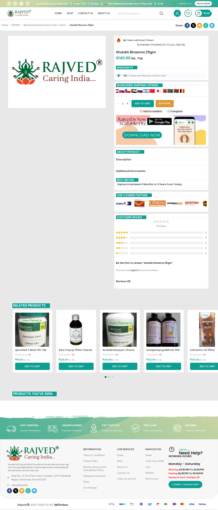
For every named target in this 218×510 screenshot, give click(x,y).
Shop (120, 460)
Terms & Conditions (94, 455)
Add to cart (142, 103)
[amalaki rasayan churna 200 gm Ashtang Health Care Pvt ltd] (120, 329)
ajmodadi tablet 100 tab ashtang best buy (31, 351)
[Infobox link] (25, 429)
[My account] (177, 13)
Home (5, 24)
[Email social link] (199, 25)
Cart (147, 466)
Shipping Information (94, 475)
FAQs (86, 481)
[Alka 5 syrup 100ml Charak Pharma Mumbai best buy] (76, 329)
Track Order (203, 3)
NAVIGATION (153, 449)
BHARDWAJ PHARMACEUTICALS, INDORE (161, 44)
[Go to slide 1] (106, 377)
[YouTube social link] (21, 3)
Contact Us (123, 472)
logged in (135, 270)
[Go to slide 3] (112, 377)
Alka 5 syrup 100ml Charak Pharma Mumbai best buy (75, 351)
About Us (122, 466)
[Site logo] (19, 13)
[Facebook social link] (9, 3)
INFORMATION (92, 449)
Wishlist (149, 472)
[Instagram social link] (15, 3)
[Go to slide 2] (109, 377)
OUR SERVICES (125, 449)
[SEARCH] (161, 13)
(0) (29, 354)
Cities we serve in (126, 478)
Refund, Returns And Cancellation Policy (94, 468)
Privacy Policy (90, 460)
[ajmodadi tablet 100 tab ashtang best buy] (32, 329)
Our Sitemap (90, 487)
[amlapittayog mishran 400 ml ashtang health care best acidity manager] (163, 329)
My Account (152, 478)
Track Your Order (154, 460)
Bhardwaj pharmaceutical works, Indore (45, 24)
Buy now (164, 103)
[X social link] (193, 25)
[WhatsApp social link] (27, 3)
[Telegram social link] (212, 25)
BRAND (16, 24)
